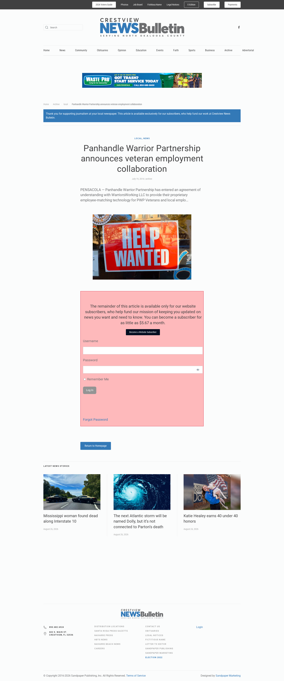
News (62, 50)
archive (149, 178)
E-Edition (191, 4)
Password (90, 360)
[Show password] (198, 369)
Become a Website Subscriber (142, 332)
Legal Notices (173, 4)
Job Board (137, 4)
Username (90, 341)
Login (199, 627)
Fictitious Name (154, 4)
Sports (192, 50)
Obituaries (102, 50)
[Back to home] (142, 27)
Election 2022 (153, 657)
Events (159, 50)
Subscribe (211, 4)
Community (81, 50)
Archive (228, 50)
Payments (232, 4)
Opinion (122, 50)
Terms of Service (136, 675)
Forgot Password (95, 420)
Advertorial (248, 50)
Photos (124, 4)
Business (210, 50)
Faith (176, 50)
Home (46, 50)
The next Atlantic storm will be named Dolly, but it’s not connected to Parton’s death (140, 521)
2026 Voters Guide (104, 4)
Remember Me (97, 379)
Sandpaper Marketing (228, 675)
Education (141, 50)
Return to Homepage (96, 445)
